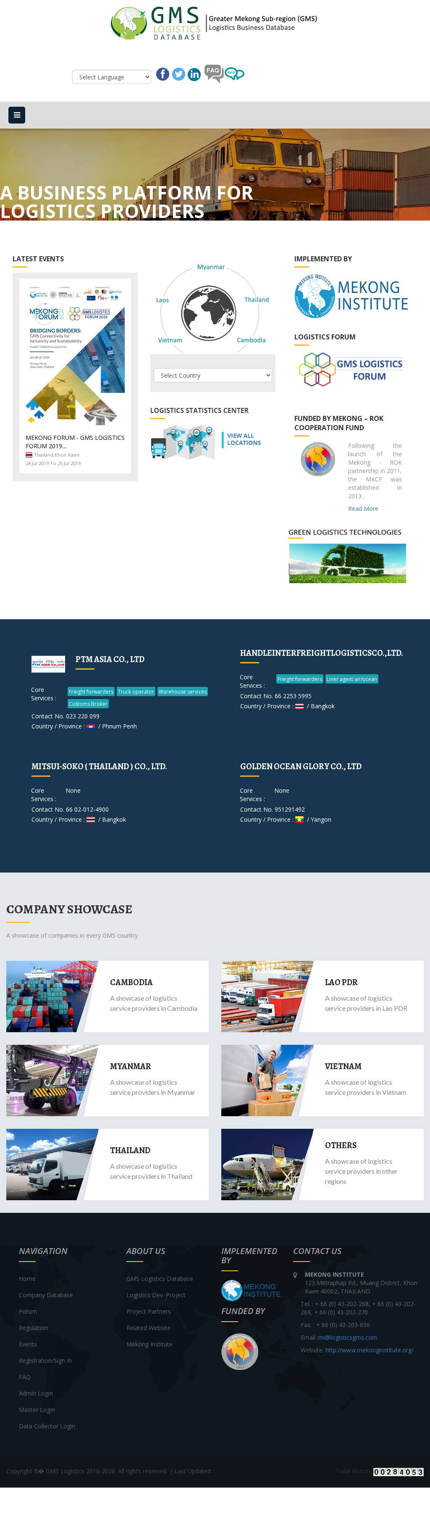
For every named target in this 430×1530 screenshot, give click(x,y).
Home (27, 1279)
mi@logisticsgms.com (348, 1337)
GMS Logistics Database (159, 1279)
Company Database (46, 1295)
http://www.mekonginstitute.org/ (369, 1350)
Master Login (37, 1410)
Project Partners (148, 1311)
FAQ (25, 1377)
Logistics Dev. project (156, 1295)
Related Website (148, 1328)
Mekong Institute (149, 1344)
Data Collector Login (47, 1426)
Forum (28, 1311)
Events (28, 1344)
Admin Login (36, 1393)
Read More (363, 509)
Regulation (33, 1328)
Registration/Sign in (45, 1360)
